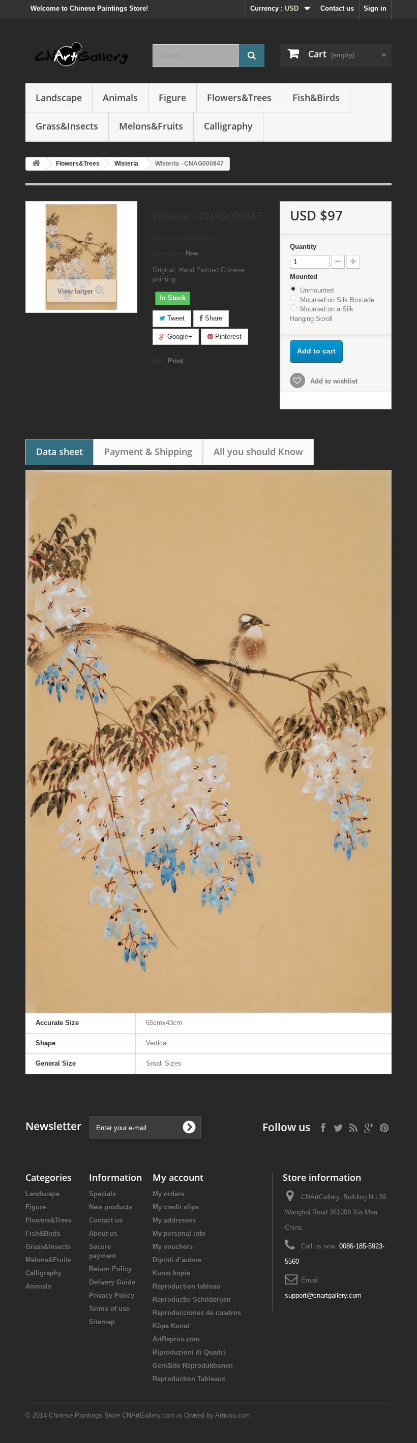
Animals (120, 97)
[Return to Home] (36, 163)
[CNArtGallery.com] (81, 55)
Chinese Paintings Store (84, 1415)
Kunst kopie (171, 1273)
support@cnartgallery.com (323, 1295)
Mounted (304, 276)
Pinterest (227, 336)
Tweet (175, 318)
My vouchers (173, 1246)
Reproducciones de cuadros (197, 1313)
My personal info (179, 1233)
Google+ (178, 336)
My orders (168, 1194)
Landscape (59, 97)
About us (103, 1233)
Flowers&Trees (239, 97)
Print (175, 361)
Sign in (375, 8)
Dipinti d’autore (177, 1260)
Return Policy (110, 1269)
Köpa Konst (171, 1326)
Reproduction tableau (186, 1286)
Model (162, 238)
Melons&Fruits (151, 126)
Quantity (303, 246)
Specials (102, 1194)
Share (212, 318)
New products (110, 1207)
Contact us (337, 8)
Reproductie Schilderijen (192, 1299)
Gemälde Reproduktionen (193, 1365)
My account (178, 1177)
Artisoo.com (233, 1415)
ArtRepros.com (176, 1339)
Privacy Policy (111, 1295)
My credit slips (176, 1207)
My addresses (174, 1220)
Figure (172, 97)
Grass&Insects (67, 126)
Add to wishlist (333, 381)
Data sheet (59, 451)
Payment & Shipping (148, 451)
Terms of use (109, 1308)
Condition (168, 253)
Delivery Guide (112, 1282)
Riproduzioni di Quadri (189, 1352)
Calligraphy (228, 126)
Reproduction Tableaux (189, 1379)
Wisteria (126, 163)
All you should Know (258, 451)
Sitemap (102, 1322)
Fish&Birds (316, 97)
